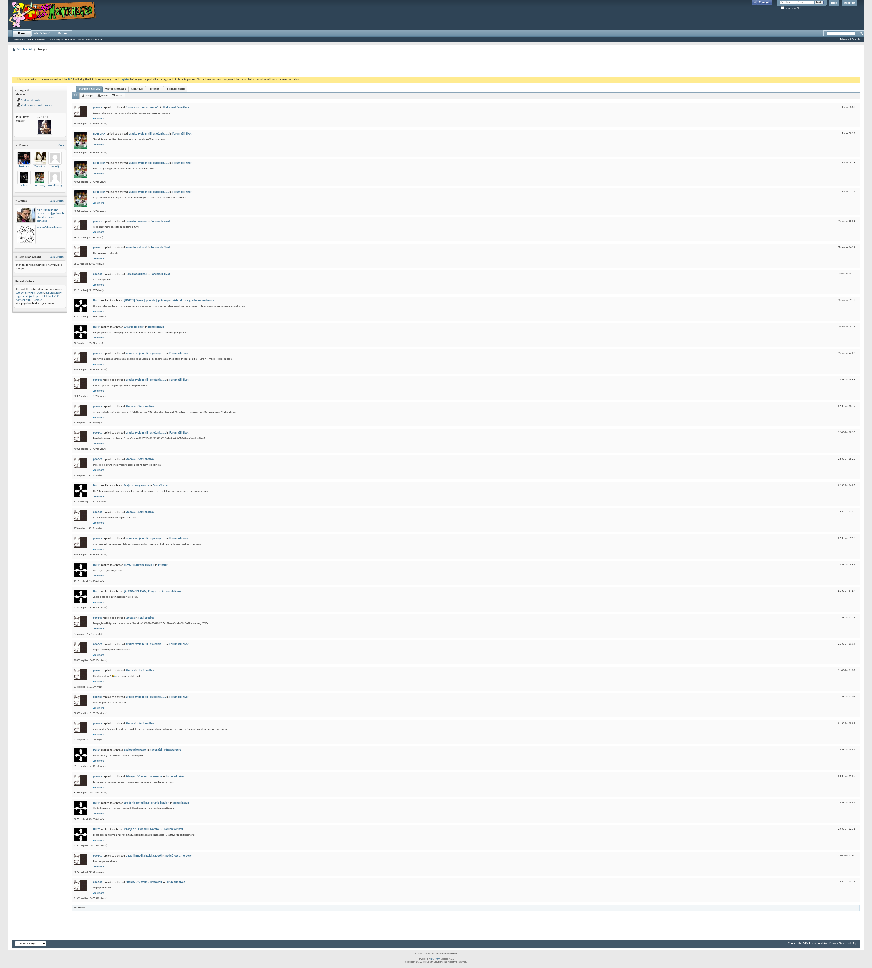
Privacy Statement (840, 943)
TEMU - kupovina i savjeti (139, 565)
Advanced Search (850, 39)
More (61, 145)
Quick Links (92, 39)
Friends (154, 89)
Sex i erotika (146, 406)
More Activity (79, 908)
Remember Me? (792, 8)
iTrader (62, 33)
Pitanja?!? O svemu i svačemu (144, 776)
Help (834, 3)
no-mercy (39, 185)
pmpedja (55, 166)
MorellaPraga (56, 185)
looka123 (54, 296)
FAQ (30, 39)
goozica (97, 107)
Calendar (40, 39)
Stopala (130, 406)
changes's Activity (89, 89)
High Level (22, 296)
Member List (24, 49)
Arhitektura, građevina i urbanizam (194, 300)
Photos (119, 96)
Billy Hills (30, 292)
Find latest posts (30, 100)
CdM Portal (809, 943)
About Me (137, 89)
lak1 (44, 296)
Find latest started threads (36, 105)
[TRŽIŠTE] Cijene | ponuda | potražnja (147, 300)
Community (54, 39)
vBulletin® (435, 959)
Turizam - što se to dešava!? (142, 107)
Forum (22, 33)
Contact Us (794, 943)
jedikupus (35, 296)
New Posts (20, 39)
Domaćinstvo (156, 327)
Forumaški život (182, 133)
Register (849, 3)
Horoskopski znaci (136, 221)
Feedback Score (175, 89)
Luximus (24, 166)
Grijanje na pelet (134, 327)
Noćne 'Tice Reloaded (49, 227)
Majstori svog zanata (136, 485)
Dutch (40, 292)
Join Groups (57, 201)
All (75, 95)
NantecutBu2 (23, 300)
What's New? (42, 33)
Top (855, 943)
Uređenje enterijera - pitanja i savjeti (146, 802)
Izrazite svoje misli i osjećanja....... (149, 133)
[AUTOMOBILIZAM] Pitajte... (141, 591)
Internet (163, 565)
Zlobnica (39, 166)
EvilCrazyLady (53, 292)
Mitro (24, 185)
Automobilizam (171, 591)
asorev (19, 292)
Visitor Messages (115, 89)
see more (99, 118)
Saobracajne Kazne (135, 749)
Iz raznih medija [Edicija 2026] (144, 855)
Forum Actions (73, 39)
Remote (37, 300)
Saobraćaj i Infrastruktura (165, 749)
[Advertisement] (436, 62)
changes (89, 96)
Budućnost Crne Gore (176, 107)
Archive (822, 943)
